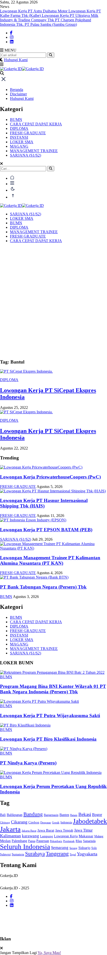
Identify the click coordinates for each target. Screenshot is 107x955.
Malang (98, 836)
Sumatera (18, 854)
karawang (30, 836)
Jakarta (10, 829)
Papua (31, 841)
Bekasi (84, 814)
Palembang (19, 841)
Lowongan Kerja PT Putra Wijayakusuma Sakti (50, 715)
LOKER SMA (21, 142)
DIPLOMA (19, 128)
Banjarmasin (51, 815)
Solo (94, 848)
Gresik (55, 822)
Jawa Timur (83, 830)
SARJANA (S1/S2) (25, 155)
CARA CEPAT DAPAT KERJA (36, 124)
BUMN (16, 119)
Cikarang (19, 821)
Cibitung (5, 822)
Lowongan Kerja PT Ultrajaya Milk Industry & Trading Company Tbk (49, 17)
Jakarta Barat (29, 830)
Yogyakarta (87, 853)
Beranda (16, 89)
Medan (5, 841)
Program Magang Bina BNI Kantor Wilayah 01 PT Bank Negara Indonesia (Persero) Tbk (53, 689)
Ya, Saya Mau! (49, 953)
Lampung (46, 836)
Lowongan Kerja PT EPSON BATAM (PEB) (46, 529)
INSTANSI (19, 137)
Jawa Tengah (64, 830)
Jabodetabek (90, 821)
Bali (3, 815)
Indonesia (66, 822)
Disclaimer (18, 94)
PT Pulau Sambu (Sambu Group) (51, 24)
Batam (73, 815)
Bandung (33, 814)
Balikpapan (14, 815)
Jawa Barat (45, 830)
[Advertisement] (53, 301)
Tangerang (57, 854)
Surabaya (35, 853)
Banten (64, 815)
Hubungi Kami (16, 60)
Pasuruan (42, 841)
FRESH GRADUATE (28, 133)
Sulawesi (5, 854)
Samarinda (89, 841)
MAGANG (19, 146)
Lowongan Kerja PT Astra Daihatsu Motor (34, 11)
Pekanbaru (56, 841)
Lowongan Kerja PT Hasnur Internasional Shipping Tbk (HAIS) (44, 503)
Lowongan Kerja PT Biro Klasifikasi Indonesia (48, 739)
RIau (79, 841)
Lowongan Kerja (66, 836)
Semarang (59, 847)
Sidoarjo (84, 848)
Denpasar (45, 822)
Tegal (73, 854)
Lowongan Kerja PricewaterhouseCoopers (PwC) (50, 476)
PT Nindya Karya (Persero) (28, 762)
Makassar (86, 836)
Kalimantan (10, 835)
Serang (73, 847)
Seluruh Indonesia (25, 846)
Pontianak (69, 841)
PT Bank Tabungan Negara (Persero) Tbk (43, 587)
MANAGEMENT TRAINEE (34, 151)
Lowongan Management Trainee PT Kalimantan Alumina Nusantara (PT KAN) (50, 560)
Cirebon (33, 822)
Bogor (97, 815)
